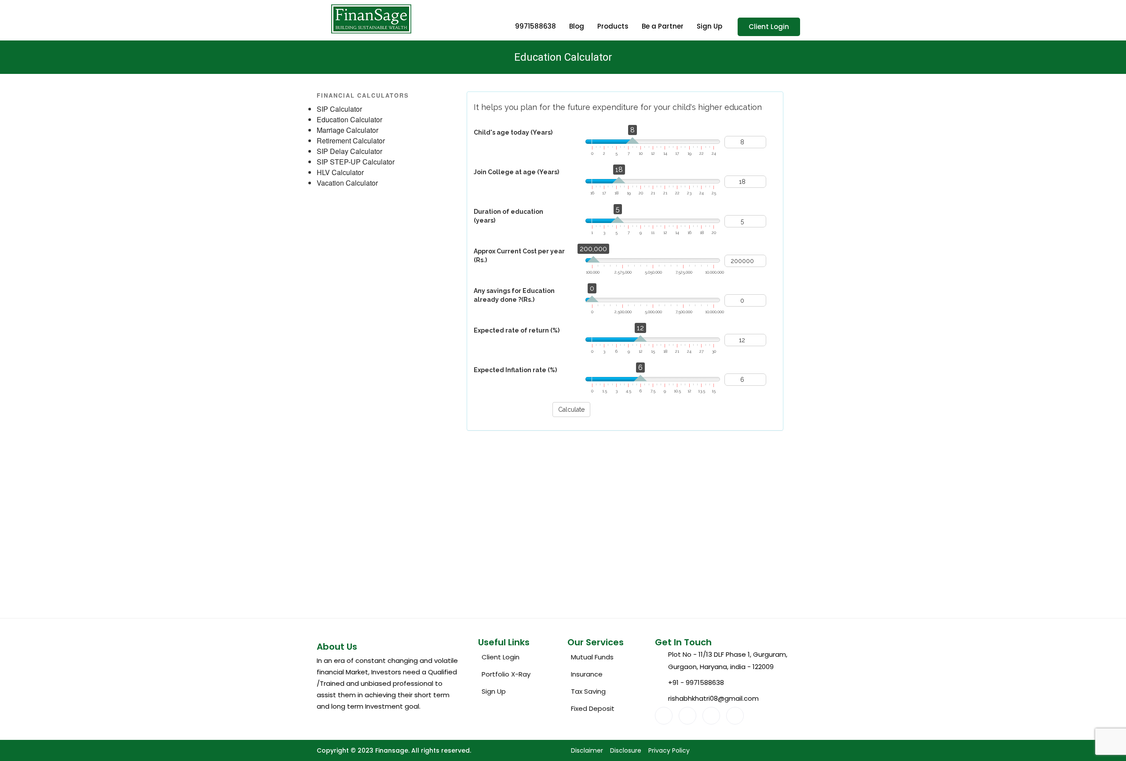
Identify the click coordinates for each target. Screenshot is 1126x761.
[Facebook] (664, 715)
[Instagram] (735, 715)
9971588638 (535, 26)
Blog (576, 26)
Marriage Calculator (347, 130)
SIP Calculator (339, 109)
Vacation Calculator (347, 183)
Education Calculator (349, 119)
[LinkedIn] (711, 715)
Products (613, 26)
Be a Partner (663, 26)
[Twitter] (687, 715)
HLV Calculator (340, 172)
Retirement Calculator (351, 140)
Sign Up (709, 26)
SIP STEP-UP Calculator (356, 162)
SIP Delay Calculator (349, 151)
